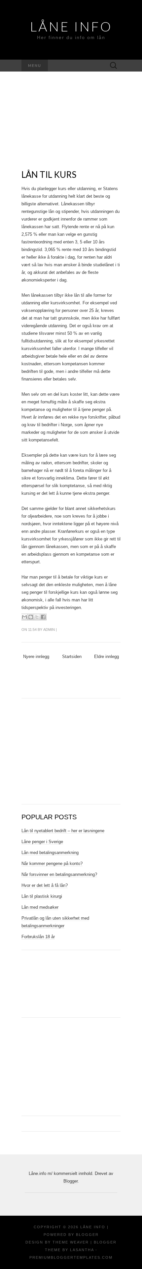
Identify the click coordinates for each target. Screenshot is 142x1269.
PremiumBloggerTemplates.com (71, 1257)
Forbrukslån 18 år (38, 936)
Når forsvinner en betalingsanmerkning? (59, 874)
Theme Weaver (71, 1242)
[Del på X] (37, 617)
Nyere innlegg (36, 656)
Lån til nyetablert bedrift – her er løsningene (62, 830)
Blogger (70, 1181)
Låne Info (71, 26)
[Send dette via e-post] (24, 617)
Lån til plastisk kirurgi (41, 896)
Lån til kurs (48, 174)
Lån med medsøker (39, 907)
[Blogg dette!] (30, 617)
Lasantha (82, 1250)
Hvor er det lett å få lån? (44, 885)
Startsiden (72, 656)
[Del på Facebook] (43, 617)
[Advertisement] (71, 128)
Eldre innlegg (106, 656)
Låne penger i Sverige (42, 841)
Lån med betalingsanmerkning (50, 852)
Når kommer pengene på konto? (52, 863)
